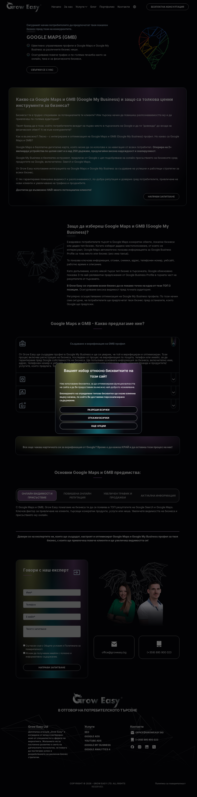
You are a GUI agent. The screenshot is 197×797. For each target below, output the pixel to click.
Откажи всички (98, 417)
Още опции (98, 425)
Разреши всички (98, 409)
